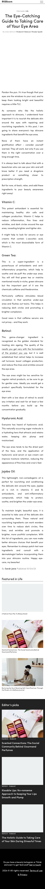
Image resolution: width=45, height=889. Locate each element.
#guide (39, 32)
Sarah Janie (10, 569)
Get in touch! (35, 865)
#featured (19, 32)
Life (27, 11)
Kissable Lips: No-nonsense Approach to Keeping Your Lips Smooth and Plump (19, 794)
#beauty (34, 32)
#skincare (27, 32)
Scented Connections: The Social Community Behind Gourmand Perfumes (20, 747)
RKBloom (7, 1)
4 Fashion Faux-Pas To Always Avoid (14, 614)
